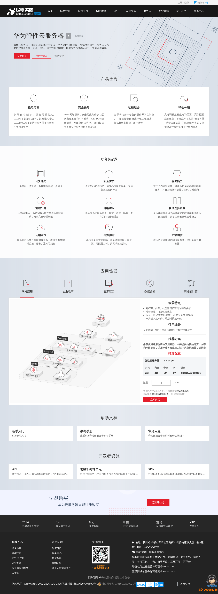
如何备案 (56, 558)
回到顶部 (93, 577)
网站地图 (17, 583)
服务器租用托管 (20, 568)
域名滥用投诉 (156, 552)
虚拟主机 (83, 11)
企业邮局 (16, 563)
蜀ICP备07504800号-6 (85, 583)
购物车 (202, 2)
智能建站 (101, 11)
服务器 (147, 11)
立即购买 (22, 55)
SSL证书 (181, 11)
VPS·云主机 (18, 558)
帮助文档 (59, 55)
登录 (186, 2)
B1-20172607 (169, 566)
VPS (115, 11)
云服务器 (131, 11)
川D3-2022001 (168, 571)
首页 (50, 11)
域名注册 (65, 11)
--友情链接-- (185, 583)
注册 (179, 2)
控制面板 (56, 563)
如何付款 (56, 548)
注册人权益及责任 (61, 568)
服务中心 (56, 553)
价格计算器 (42, 55)
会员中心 (199, 11)
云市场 (15, 573)
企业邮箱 (164, 11)
